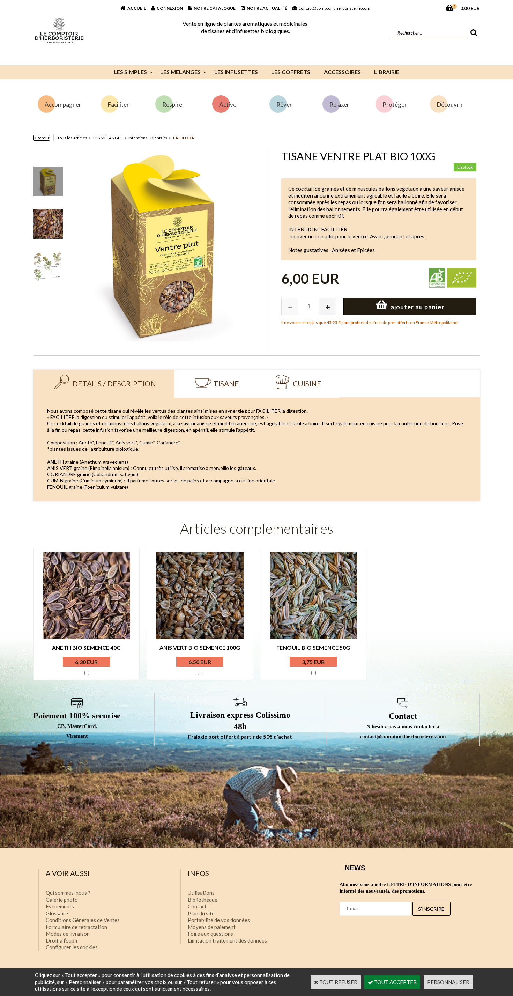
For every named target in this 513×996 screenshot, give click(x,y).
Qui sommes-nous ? (68, 893)
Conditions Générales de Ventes (83, 920)
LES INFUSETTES (236, 71)
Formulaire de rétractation (76, 927)
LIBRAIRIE (386, 71)
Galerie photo (62, 900)
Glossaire (57, 913)
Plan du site (201, 913)
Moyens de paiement (212, 927)
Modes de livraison (68, 933)
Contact (197, 906)
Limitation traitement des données (227, 940)
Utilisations (201, 893)
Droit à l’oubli (61, 940)
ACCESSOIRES (342, 71)
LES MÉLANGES (107, 137)
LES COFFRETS (290, 71)
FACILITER (184, 137)
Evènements (60, 906)
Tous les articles (72, 137)
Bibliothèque (202, 900)
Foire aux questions (210, 933)
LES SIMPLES (130, 71)
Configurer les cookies (72, 947)
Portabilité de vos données (219, 920)
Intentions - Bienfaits (147, 137)
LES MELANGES (180, 71)
